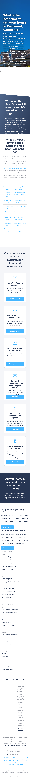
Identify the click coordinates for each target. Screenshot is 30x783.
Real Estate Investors (7, 669)
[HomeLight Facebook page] (10, 679)
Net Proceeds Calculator (8, 591)
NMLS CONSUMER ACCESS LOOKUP (15, 758)
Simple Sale (5, 585)
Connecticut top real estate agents (7, 543)
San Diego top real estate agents (22, 521)
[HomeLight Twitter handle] (7, 679)
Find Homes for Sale (7, 560)
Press (3, 663)
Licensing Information (15, 764)
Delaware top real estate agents (22, 543)
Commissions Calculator (8, 597)
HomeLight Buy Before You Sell (10, 582)
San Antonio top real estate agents (7, 521)
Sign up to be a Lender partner (10, 634)
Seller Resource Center (8, 594)
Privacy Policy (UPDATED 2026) (15, 743)
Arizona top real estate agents (7, 537)
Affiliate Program (6, 666)
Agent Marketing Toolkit (8, 625)
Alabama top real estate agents (7, 534)
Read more (15, 429)
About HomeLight (6, 653)
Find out (15, 396)
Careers (4, 660)
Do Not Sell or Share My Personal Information (15, 746)
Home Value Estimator (8, 588)
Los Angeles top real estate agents (22, 515)
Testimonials (5, 656)
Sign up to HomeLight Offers (9, 613)
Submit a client (6, 616)
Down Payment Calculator (9, 566)
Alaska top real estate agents (22, 534)
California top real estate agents (7, 540)
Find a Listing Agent (7, 579)
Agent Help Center (7, 622)
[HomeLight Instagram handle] (13, 679)
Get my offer (15, 331)
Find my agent (15, 298)
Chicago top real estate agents (7, 518)
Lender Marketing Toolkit (8, 644)
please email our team (21, 727)
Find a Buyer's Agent (7, 557)
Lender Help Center (7, 641)
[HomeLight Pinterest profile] (20, 679)
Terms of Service (15, 741)
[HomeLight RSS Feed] (23, 679)
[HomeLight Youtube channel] (17, 679)
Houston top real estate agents (22, 518)
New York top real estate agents (7, 515)
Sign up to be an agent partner (10, 609)
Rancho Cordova (8, 195)
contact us (20, 730)
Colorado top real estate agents (22, 540)
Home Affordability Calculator (10, 563)
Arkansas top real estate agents (22, 537)
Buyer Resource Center (8, 569)
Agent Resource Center (8, 619)
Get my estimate (15, 364)
